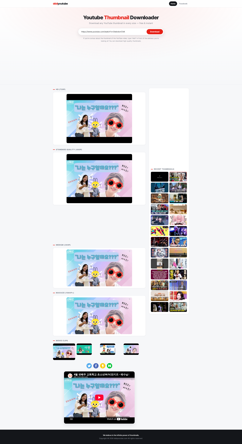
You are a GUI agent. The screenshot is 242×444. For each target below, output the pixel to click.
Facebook (183, 4)
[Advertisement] (121, 62)
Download (154, 31)
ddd (60, 3)
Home (173, 4)
